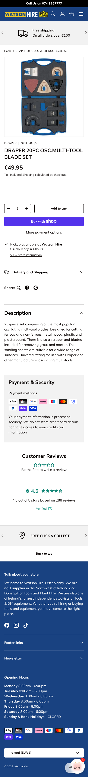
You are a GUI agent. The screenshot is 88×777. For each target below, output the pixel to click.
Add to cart (59, 208)
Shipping (28, 175)
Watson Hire (21, 766)
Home (8, 51)
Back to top (44, 553)
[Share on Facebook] (27, 287)
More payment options (44, 232)
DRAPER (10, 143)
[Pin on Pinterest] (35, 287)
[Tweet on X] (18, 287)
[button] (71, 14)
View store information (26, 255)
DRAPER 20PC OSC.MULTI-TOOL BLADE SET (42, 51)
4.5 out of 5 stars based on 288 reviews (44, 500)
